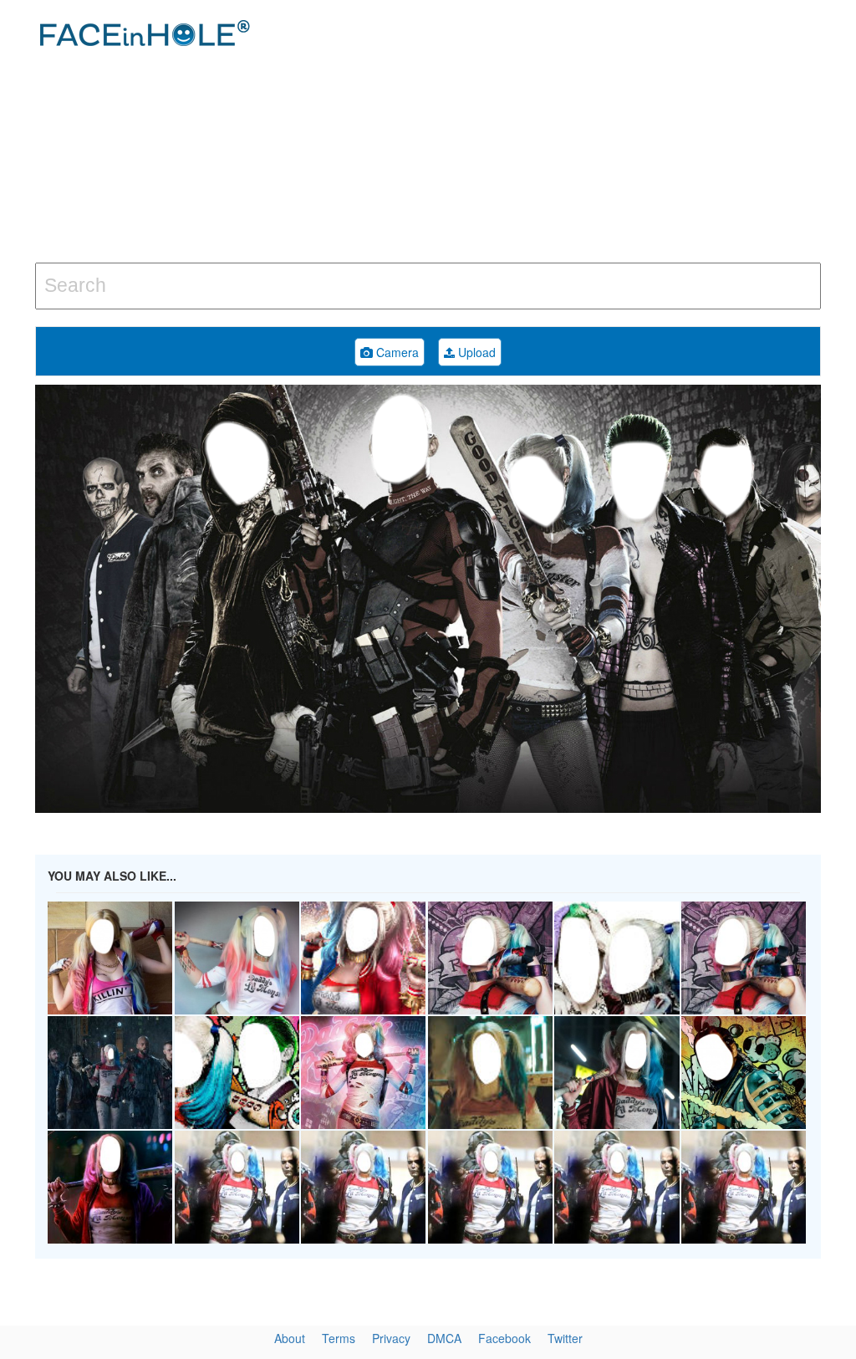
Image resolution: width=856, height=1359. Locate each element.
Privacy (391, 1338)
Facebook (504, 1338)
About (289, 1338)
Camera (396, 352)
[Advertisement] (576, 134)
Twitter (565, 1338)
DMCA (444, 1338)
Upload (475, 352)
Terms (338, 1338)
